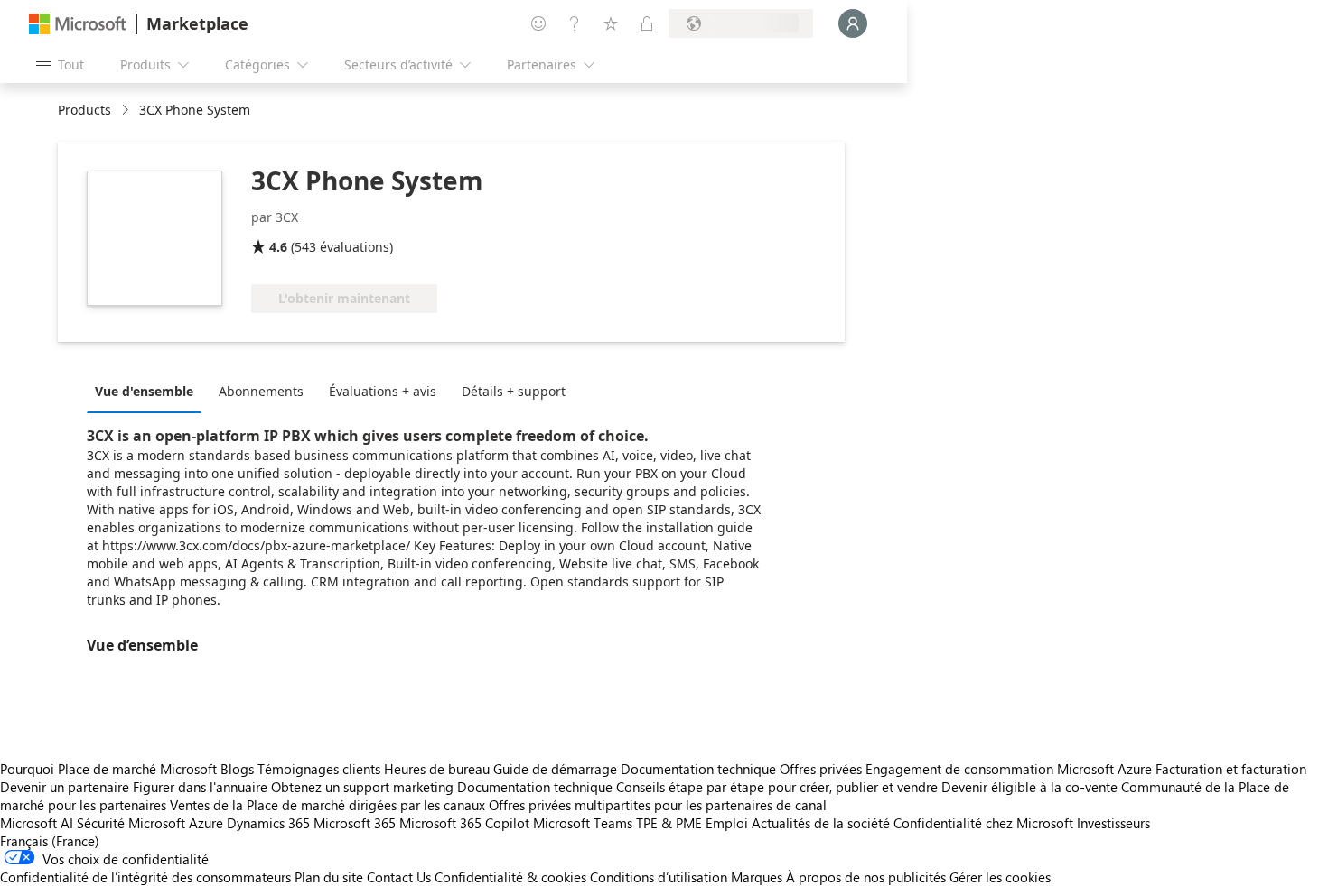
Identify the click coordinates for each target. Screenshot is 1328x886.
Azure (206, 823)
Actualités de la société (821, 823)
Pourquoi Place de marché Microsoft (108, 769)
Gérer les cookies (1000, 877)
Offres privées (821, 769)
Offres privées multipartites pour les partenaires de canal (658, 805)
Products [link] (84, 109)
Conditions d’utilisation (658, 877)
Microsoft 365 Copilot (464, 823)
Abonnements (261, 391)
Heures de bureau (437, 769)
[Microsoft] (77, 24)
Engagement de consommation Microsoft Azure (1010, 769)
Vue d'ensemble (144, 391)
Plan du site (329, 877)
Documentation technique (698, 769)
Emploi (727, 823)
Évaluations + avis (382, 391)
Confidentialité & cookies (510, 877)
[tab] (148, 391)
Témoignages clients (318, 769)
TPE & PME (669, 823)
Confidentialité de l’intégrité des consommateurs (145, 877)
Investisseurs (1113, 823)
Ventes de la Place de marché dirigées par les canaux (327, 805)
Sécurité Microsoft (131, 823)
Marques (756, 877)
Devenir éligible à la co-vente (1029, 787)
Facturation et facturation (1230, 769)
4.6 (278, 246)
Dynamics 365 (268, 823)
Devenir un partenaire (64, 787)
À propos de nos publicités (866, 877)
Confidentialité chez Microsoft (983, 823)
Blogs (237, 769)
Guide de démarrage (555, 769)
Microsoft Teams (582, 823)
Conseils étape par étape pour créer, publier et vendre (777, 787)
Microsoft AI (36, 823)
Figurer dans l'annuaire (200, 787)
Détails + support (514, 391)
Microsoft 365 (354, 823)
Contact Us (399, 877)
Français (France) (49, 841)
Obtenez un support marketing (362, 787)
